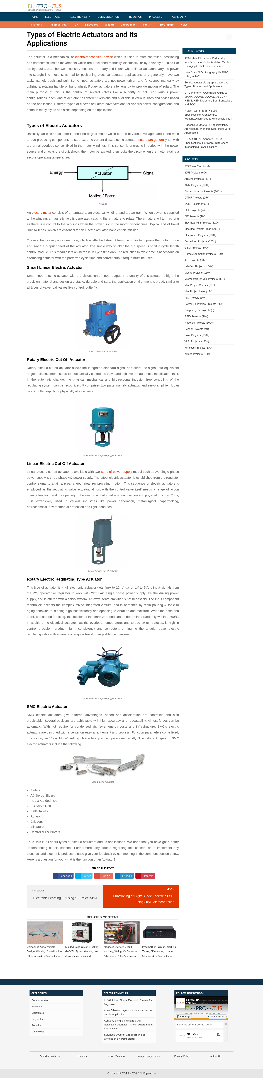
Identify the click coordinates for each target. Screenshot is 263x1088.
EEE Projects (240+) (196, 210)
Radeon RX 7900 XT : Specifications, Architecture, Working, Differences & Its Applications (207, 128)
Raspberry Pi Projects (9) (199, 310)
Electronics (78, 16)
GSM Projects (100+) (197, 247)
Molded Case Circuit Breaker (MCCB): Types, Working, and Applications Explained (82, 951)
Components (129, 24)
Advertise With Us (50, 1056)
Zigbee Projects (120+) (197, 353)
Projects (155, 16)
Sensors (109, 24)
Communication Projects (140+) (203, 191)
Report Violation (116, 1056)
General (178, 16)
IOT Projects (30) (194, 260)
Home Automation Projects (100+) (204, 253)
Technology (37, 1031)
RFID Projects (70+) (196, 316)
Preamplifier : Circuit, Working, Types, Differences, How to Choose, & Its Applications (159, 951)
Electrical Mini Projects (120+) (202, 222)
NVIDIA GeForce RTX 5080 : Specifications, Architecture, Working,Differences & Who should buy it (208, 114)
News (184, 24)
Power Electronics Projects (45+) (203, 303)
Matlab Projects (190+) (197, 272)
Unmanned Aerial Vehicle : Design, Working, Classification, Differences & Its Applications (44, 951)
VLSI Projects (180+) (196, 341)
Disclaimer (83, 1056)
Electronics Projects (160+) (200, 235)
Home (34, 16)
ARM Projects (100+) (196, 185)
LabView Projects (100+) (198, 266)
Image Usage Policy (149, 1056)
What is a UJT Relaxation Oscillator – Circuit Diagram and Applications (128, 1024)
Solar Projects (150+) (196, 335)
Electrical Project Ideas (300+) (202, 228)
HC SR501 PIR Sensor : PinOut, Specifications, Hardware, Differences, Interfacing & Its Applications (206, 142)
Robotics (135, 16)
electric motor (41, 212)
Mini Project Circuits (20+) (199, 285)
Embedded (91, 24)
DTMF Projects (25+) (196, 197)
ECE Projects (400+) (196, 203)
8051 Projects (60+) (196, 172)
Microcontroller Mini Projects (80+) (204, 278)
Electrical (52, 16)
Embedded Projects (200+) (200, 241)
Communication (108, 16)
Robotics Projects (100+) (199, 322)
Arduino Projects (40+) (197, 178)
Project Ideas (59, 24)
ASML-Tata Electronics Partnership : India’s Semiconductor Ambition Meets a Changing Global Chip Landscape (207, 62)
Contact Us (215, 1056)
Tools (146, 24)
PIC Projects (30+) (195, 297)
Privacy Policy (182, 1056)
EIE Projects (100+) (196, 216)
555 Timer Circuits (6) (197, 166)
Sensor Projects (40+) (197, 328)
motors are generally (152, 140)
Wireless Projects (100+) (198, 347)
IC (75, 24)
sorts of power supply (116, 472)
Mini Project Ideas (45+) (198, 291)
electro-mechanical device (94, 57)
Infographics (167, 24)
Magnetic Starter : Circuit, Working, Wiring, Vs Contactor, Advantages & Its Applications (121, 951)
